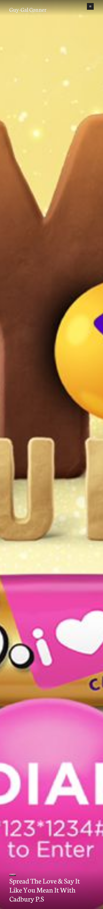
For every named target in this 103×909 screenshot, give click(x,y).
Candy (13, 874)
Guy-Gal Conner (27, 9)
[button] (90, 6)
